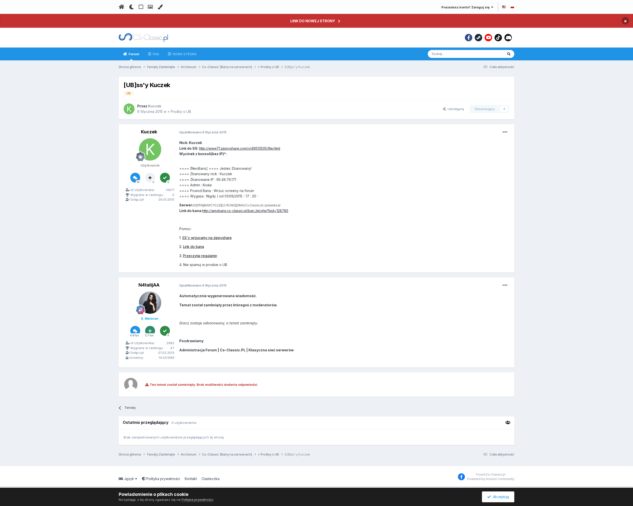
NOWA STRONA (184, 54)
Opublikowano (202, 132)
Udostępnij (455, 109)
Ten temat (489, 54)
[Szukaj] (508, 54)
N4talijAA (148, 285)
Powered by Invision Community (490, 479)
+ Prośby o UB (179, 111)
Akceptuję (500, 497)
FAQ (155, 54)
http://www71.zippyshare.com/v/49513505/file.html (239, 148)
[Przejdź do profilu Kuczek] (129, 108)
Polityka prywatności (162, 479)
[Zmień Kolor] (160, 7)
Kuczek (149, 131)
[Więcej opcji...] (504, 132)
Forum (133, 54)
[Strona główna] (121, 7)
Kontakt (191, 479)
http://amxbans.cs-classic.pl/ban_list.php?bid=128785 (245, 211)
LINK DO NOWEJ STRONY (312, 21)
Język (129, 479)
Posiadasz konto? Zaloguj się (466, 7)
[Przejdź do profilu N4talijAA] (150, 302)
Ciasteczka (211, 479)
